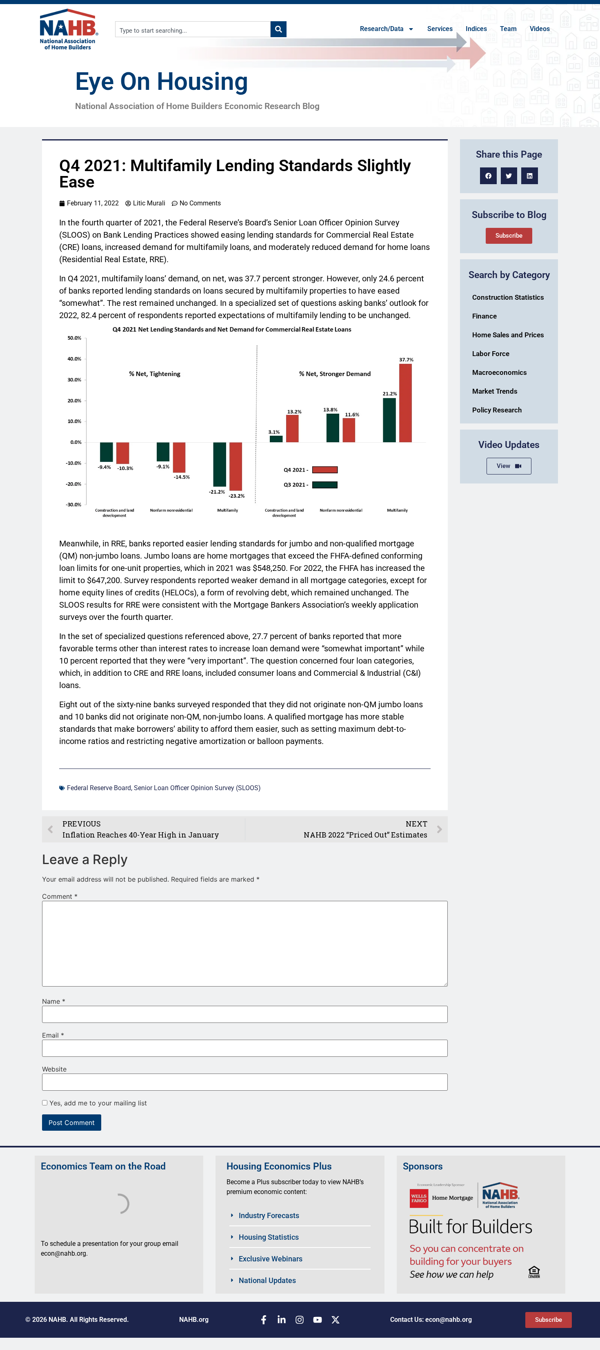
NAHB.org (194, 1319)
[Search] (279, 29)
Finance (484, 316)
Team (508, 29)
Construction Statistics (508, 297)
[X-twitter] (335, 1319)
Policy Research (497, 410)
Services (440, 29)
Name (53, 1001)
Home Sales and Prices (508, 335)
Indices (476, 29)
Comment (60, 896)
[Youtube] (317, 1319)
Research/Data (382, 29)
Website (54, 1069)
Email (53, 1035)
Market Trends (495, 391)
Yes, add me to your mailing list (97, 1103)
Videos (540, 29)
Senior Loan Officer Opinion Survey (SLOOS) (197, 788)
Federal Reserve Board (99, 788)
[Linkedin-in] (281, 1319)
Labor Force (490, 354)
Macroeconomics (499, 372)
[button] (488, 175)
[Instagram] (299, 1319)
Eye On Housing (161, 81)
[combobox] (193, 29)
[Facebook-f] (263, 1319)
